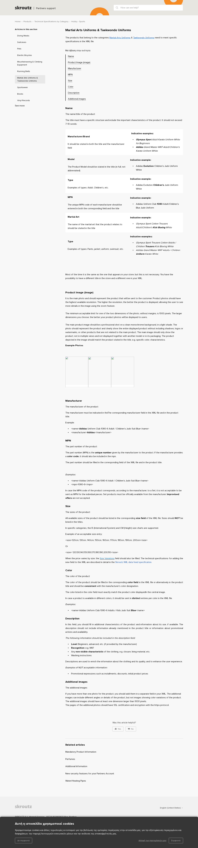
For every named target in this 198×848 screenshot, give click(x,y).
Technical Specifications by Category (51, 21)
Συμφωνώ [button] (176, 840)
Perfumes (70, 759)
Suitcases (21, 42)
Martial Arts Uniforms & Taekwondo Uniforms (27, 79)
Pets (19, 48)
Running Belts (23, 71)
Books (20, 94)
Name (71, 56)
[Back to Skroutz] (29, 808)
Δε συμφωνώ (23, 840)
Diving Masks (23, 35)
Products (27, 21)
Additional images (77, 98)
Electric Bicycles (24, 55)
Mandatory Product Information (80, 751)
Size (70, 80)
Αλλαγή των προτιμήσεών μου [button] (152, 840)
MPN (70, 74)
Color (70, 86)
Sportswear (22, 87)
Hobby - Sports (78, 21)
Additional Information (76, 766)
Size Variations (107, 558)
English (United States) (170, 808)
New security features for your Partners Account (89, 773)
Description (73, 92)
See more (20, 105)
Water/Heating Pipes (75, 780)
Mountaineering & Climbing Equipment (29, 63)
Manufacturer (74, 68)
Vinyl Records (23, 100)
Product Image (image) (79, 62)
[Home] (23, 7)
